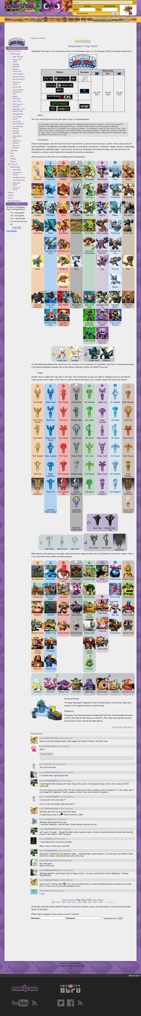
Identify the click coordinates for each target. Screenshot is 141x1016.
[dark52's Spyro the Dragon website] (38, 5)
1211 (90, 902)
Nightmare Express (16, 142)
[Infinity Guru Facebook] (70, 1002)
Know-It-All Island (16, 60)
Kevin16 (48, 764)
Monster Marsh (18, 79)
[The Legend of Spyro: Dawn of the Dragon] (90, 19)
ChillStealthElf (51, 781)
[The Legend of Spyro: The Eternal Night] (83, 19)
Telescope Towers (16, 83)
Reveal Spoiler (46, 754)
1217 (58, 902)
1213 (79, 902)
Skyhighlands (17, 114)
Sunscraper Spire (16, 137)
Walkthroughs (24, 14)
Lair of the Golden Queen (18, 122)
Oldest (101, 900)
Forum (64, 14)
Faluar (47, 891)
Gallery (10, 193)
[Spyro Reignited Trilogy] (7, 19)
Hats (12, 153)
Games (39, 14)
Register (87, 6)
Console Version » (123, 727)
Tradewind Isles (18, 180)
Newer (72, 900)
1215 (69, 902)
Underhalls (16, 170)
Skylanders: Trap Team (17, 48)
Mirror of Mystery (15, 147)
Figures (11, 195)
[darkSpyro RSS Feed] (34, 1002)
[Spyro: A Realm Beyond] (133, 19)
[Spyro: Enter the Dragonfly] (45, 19)
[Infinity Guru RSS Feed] (80, 1002)
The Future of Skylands (17, 105)
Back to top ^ (134, 976)
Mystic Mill (16, 87)
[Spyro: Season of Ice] (33, 19)
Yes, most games (17, 216)
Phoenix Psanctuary (16, 70)
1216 (64, 902)
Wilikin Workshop (16, 98)
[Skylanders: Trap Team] (115, 19)
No (11, 224)
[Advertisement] (70, 30)
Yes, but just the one (18, 221)
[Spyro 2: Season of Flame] (39, 19)
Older (95, 900)
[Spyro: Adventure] (52, 19)
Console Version (14, 51)
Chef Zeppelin (17, 74)
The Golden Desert (17, 118)
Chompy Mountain (16, 65)
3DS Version (13, 164)
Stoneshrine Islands (17, 174)
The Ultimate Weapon (17, 127)
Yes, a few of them (17, 218)
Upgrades (14, 150)
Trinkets (13, 159)
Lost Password (109, 6)
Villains (13, 161)
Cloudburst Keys (19, 177)
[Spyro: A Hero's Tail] (64, 19)
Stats (12, 156)
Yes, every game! (17, 213)
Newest (65, 900)
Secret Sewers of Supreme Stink (18, 92)
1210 (95, 902)
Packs (10, 198)
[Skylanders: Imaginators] (127, 19)
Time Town (16, 101)
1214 (74, 902)
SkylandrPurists (51, 738)
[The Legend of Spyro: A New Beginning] (77, 19)
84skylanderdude (52, 772)
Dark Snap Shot (51, 860)
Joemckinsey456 (52, 797)
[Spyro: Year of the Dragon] (26, 19)
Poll (16, 204)
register (47, 914)
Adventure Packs (16, 189)
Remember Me (82, 13)
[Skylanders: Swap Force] (108, 19)
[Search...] (133, 2)
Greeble (48, 839)
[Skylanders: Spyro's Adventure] (96, 19)
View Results (11, 231)
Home (10, 14)
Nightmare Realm (16, 184)
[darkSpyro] (25, 988)
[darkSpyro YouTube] (20, 1002)
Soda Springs (17, 57)
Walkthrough (15, 54)
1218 (53, 902)
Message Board (14, 201)
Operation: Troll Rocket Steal (18, 110)
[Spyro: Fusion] (58, 19)
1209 (100, 902)
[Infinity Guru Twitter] (60, 1002)
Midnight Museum (15, 132)
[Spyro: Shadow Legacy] (71, 19)
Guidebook (51, 14)
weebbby (48, 819)
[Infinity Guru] (70, 988)
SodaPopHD (50, 746)
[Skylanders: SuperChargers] (121, 19)
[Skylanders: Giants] (102, 19)
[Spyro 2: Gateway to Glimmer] (20, 19)
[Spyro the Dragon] (14, 19)
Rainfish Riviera (18, 77)
